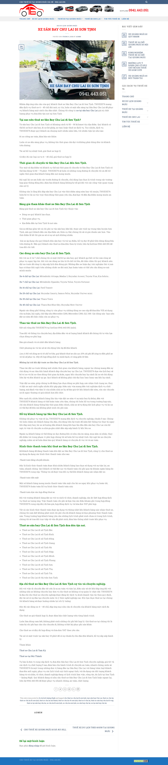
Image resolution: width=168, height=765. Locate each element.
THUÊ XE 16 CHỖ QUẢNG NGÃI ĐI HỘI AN (138, 44)
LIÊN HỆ (125, 19)
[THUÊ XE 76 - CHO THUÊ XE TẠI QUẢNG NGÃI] (31, 10)
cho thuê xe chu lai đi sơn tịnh (75, 698)
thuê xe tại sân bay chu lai (36, 703)
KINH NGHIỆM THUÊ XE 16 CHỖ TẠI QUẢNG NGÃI (136, 55)
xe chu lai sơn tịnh (69, 703)
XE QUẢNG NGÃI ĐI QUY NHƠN (137, 35)
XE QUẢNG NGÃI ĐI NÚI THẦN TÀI (137, 77)
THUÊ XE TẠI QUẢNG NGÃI (69, 19)
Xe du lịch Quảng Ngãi (67, 26)
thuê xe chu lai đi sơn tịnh (29, 700)
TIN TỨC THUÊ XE (112, 19)
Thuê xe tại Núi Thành (30, 656)
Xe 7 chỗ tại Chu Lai (29, 282)
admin (78, 36)
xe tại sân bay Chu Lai (87, 110)
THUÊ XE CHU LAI (93, 19)
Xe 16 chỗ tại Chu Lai (29, 287)
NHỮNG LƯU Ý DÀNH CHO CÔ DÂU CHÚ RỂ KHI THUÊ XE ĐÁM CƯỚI (137, 66)
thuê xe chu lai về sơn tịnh (68, 700)
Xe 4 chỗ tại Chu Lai (29, 276)
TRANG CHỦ (24, 19)
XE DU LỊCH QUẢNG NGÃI (43, 19)
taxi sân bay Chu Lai (94, 698)
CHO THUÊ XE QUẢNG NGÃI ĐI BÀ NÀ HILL (44, 729)
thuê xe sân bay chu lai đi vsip (102, 700)
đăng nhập (34, 745)
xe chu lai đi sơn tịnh (54, 703)
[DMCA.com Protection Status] (141, 761)
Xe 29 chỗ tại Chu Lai (29, 293)
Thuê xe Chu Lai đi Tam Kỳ (32, 650)
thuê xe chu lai (108, 698)
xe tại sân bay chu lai (99, 703)
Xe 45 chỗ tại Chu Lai (29, 304)
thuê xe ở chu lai (84, 700)
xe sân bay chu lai (83, 703)
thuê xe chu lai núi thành (49, 700)
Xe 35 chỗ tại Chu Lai (29, 299)
